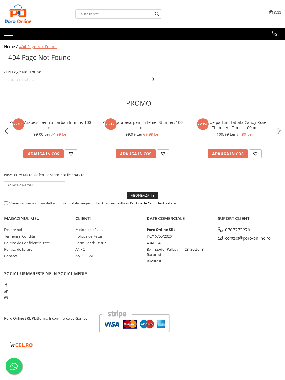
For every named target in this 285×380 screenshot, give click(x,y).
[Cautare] (157, 14)
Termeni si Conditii (19, 236)
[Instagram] (6, 297)
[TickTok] (6, 291)
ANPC (80, 249)
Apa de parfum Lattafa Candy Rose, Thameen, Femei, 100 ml (234, 125)
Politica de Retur (88, 236)
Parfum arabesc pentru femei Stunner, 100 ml (142, 125)
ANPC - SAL (84, 255)
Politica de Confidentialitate (153, 203)
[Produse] (9, 35)
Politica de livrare (18, 249)
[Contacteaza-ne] (274, 33)
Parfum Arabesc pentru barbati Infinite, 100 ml (50, 125)
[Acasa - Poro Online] (32, 14)
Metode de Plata (89, 229)
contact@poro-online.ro (247, 238)
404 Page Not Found (38, 46)
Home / (11, 46)
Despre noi (13, 229)
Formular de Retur (90, 242)
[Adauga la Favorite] (71, 153)
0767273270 (237, 230)
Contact (10, 255)
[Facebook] (6, 284)
